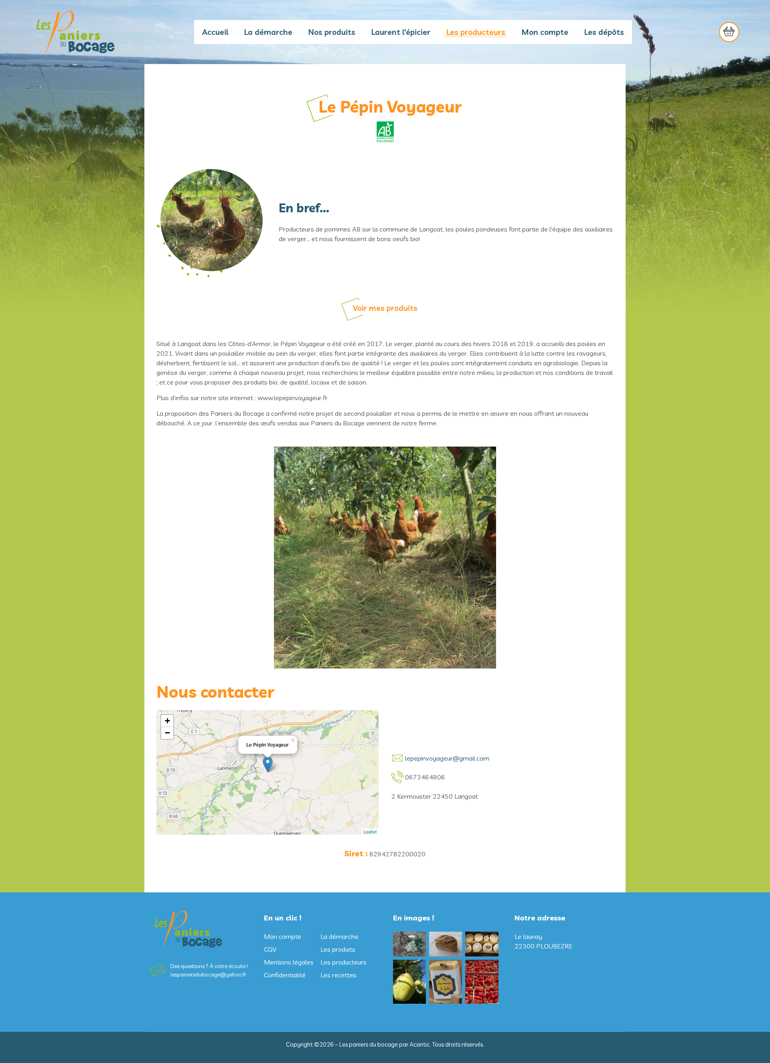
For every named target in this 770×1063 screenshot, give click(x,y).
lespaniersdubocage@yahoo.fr (208, 974)
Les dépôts (604, 32)
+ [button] (167, 721)
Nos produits (331, 32)
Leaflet (370, 831)
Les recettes (338, 975)
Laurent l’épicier (400, 32)
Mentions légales (289, 962)
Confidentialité (285, 975)
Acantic (419, 1044)
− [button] (167, 733)
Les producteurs (475, 32)
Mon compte (544, 32)
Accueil (215, 32)
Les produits (337, 949)
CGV (270, 949)
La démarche (268, 32)
